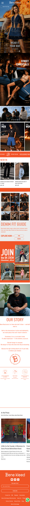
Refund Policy (17, 501)
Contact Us (7, 495)
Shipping (16, 495)
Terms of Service (9, 501)
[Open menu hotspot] (3, 3)
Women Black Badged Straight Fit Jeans (7, 182)
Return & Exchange (15, 504)
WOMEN (19, 238)
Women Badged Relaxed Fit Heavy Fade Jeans (21, 182)
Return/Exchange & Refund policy (9, 498)
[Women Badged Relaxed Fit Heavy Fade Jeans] (22, 171)
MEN (19, 235)
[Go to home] (15, 2)
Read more (3, 459)
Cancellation (22, 495)
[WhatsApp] (18, 479)
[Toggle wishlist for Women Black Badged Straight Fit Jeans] (12, 164)
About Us (19, 498)
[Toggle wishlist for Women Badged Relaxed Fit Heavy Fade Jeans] (27, 164)
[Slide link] (15, 26)
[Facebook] (12, 479)
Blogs (23, 501)
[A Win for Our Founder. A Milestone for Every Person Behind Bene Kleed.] (13, 431)
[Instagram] (15, 479)
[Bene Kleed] (15, 475)
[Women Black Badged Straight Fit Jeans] (7, 171)
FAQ (12, 495)
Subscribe (15, 490)
